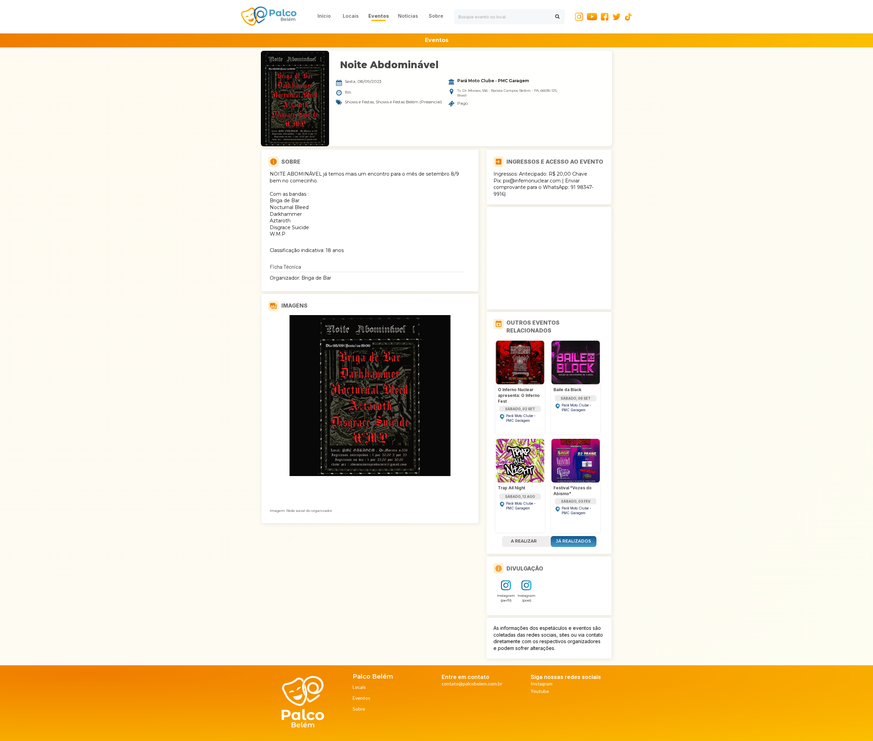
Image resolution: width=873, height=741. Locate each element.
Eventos (361, 698)
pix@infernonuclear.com (532, 181)
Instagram (541, 683)
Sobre (359, 709)
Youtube (540, 691)
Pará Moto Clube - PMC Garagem (493, 81)
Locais (359, 687)
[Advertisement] (549, 258)
